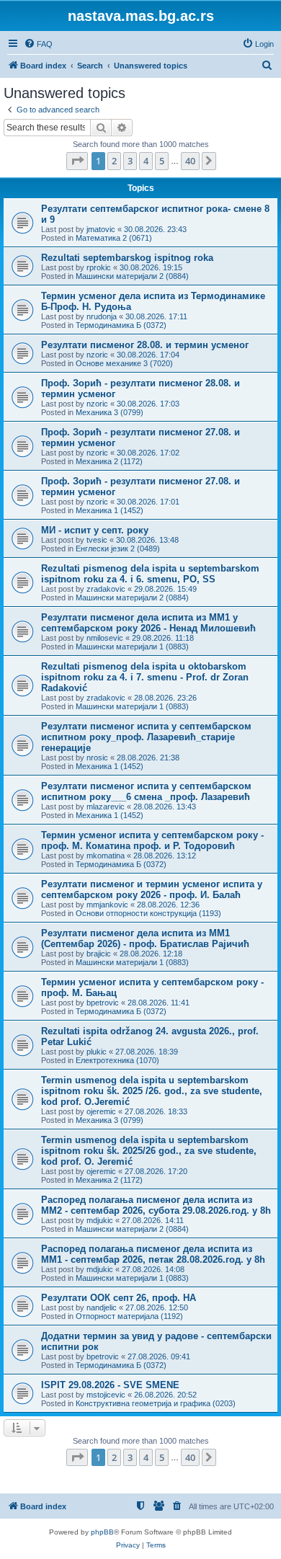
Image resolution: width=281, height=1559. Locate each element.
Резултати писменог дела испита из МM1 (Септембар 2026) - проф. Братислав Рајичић (145, 938)
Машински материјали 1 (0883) (132, 646)
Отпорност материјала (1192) (129, 1316)
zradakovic (105, 589)
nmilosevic (104, 638)
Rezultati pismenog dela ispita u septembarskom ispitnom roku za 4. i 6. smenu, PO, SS (150, 574)
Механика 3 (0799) (109, 412)
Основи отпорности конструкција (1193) (148, 913)
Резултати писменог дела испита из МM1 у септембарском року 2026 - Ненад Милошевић (148, 623)
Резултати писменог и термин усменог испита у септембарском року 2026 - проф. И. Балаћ (151, 889)
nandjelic (101, 1307)
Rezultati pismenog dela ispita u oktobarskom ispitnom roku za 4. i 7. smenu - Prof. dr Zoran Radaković (145, 677)
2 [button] (114, 160)
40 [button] (190, 160)
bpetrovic (102, 1002)
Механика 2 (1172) (109, 461)
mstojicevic (105, 1394)
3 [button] (130, 160)
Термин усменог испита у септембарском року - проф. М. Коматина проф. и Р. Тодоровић (152, 840)
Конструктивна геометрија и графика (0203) (156, 1403)
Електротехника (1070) (117, 1060)
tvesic (96, 540)
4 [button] (145, 160)
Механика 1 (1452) (109, 510)
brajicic (98, 953)
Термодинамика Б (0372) (121, 325)
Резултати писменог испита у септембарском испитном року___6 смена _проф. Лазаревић (146, 791)
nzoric (97, 354)
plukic (96, 1051)
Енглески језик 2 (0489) (118, 548)
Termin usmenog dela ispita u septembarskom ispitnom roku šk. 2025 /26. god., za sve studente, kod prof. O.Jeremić (151, 1091)
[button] (77, 160)
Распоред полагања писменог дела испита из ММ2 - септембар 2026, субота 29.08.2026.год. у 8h (156, 1205)
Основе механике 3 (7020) (124, 363)
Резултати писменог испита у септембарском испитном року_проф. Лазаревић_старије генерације (146, 737)
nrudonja (101, 316)
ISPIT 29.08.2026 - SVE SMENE (110, 1385)
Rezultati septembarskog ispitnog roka (127, 257)
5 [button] (161, 160)
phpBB (102, 1532)
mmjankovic (107, 904)
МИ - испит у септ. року (94, 530)
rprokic (98, 267)
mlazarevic (105, 806)
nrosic (97, 757)
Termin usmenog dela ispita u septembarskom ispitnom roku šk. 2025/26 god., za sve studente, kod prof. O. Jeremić (149, 1150)
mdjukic (99, 1220)
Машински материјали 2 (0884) (132, 276)
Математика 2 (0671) (114, 238)
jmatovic (100, 229)
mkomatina (105, 855)
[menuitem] (38, 44)
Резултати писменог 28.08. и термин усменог (145, 344)
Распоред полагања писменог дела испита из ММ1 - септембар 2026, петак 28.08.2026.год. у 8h (153, 1254)
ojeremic (101, 1111)
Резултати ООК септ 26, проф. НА (118, 1297)
